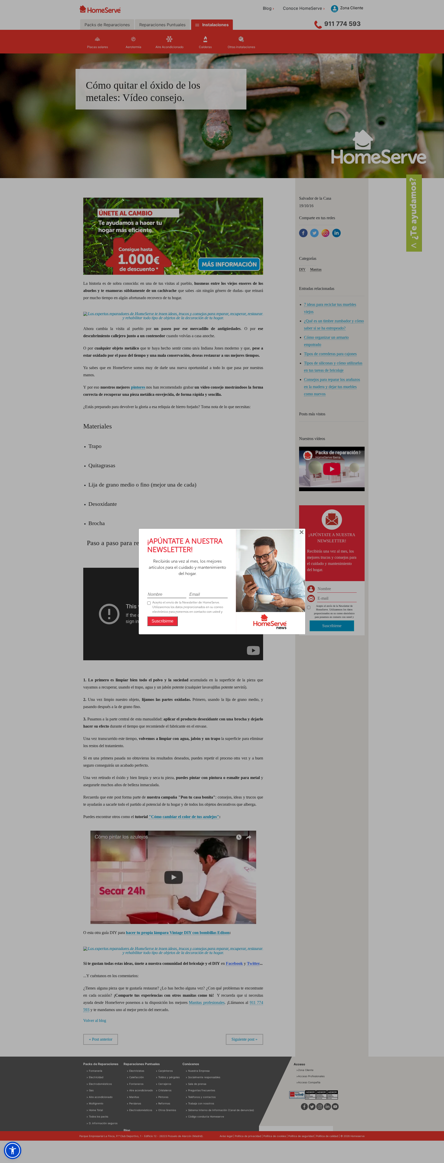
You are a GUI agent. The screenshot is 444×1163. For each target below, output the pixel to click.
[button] (12, 1150)
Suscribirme (162, 621)
